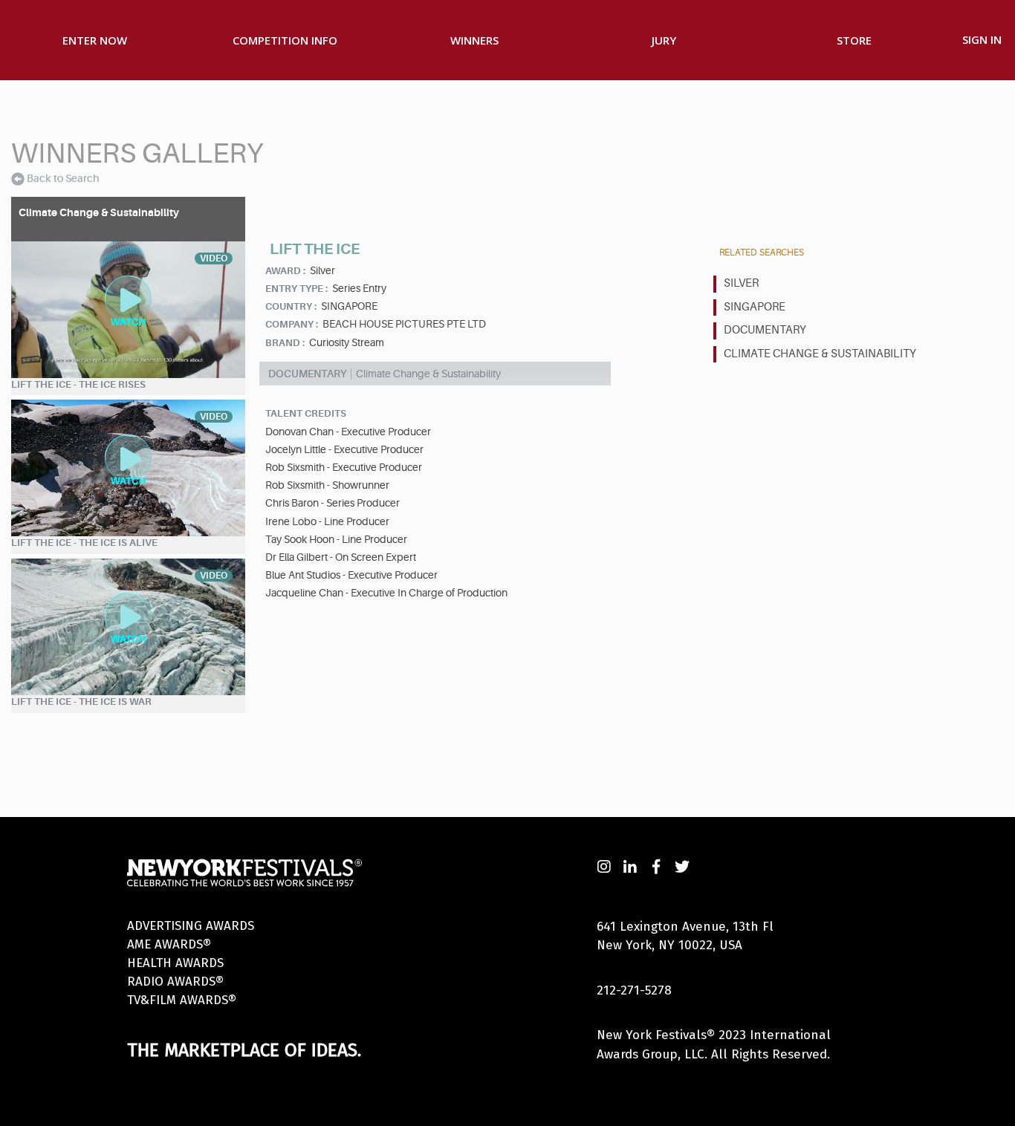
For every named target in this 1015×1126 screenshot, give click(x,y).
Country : (291, 306)
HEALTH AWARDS (175, 963)
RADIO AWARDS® (175, 981)
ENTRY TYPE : (296, 288)
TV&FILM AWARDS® (181, 1000)
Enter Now (94, 40)
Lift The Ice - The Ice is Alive (84, 542)
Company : (291, 324)
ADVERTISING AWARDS (190, 926)
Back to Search (63, 178)
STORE (854, 40)
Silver (741, 283)
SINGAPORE (754, 307)
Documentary (765, 330)
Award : (285, 270)
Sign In (982, 39)
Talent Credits (305, 413)
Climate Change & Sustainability (820, 354)
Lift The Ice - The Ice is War (81, 701)
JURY (664, 40)
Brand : (285, 342)
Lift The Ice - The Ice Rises (78, 384)
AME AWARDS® (169, 944)
